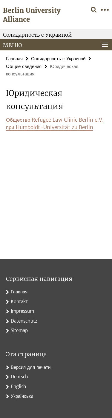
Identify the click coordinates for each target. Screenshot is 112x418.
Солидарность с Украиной (37, 35)
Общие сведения (24, 66)
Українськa (22, 396)
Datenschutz (24, 321)
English (18, 386)
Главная (14, 58)
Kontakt (19, 301)
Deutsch (19, 377)
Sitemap (19, 330)
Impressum (22, 311)
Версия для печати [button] (30, 367)
